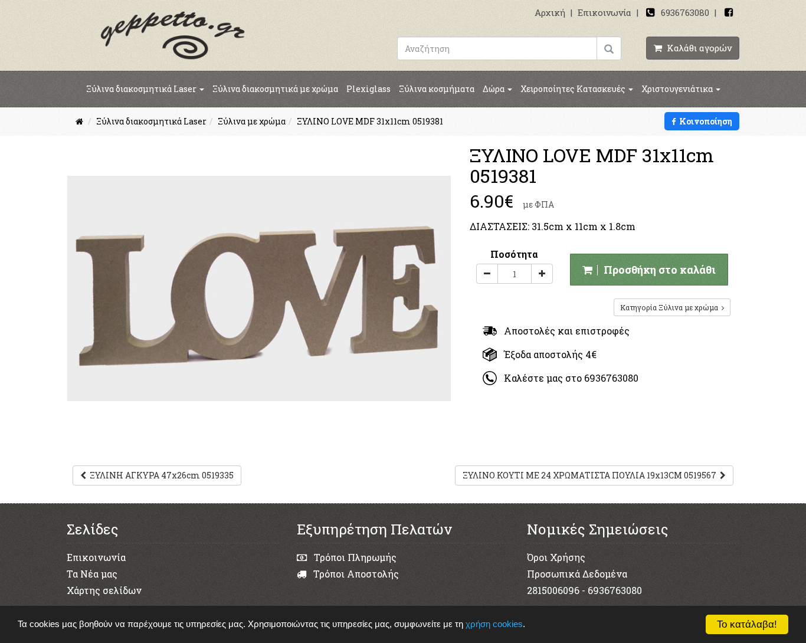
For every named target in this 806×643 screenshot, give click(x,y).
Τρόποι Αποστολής (355, 573)
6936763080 (685, 12)
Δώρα (494, 88)
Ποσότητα (514, 254)
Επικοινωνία (604, 12)
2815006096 (553, 590)
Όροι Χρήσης (556, 557)
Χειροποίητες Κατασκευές (573, 88)
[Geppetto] (172, 34)
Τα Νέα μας (92, 573)
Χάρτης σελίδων (104, 590)
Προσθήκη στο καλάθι (657, 270)
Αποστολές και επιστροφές (563, 330)
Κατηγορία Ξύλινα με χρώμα (671, 307)
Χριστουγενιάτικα (678, 88)
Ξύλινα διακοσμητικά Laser (142, 88)
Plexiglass (368, 88)
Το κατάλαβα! (747, 624)
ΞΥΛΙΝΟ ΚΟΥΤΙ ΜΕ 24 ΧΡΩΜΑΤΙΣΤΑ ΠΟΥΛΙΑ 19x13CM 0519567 (591, 475)
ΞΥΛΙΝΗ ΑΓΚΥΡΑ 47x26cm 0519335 (160, 475)
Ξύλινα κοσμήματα (436, 88)
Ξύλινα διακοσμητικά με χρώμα (275, 88)
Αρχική (550, 12)
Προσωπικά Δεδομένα (577, 573)
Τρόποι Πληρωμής (354, 557)
